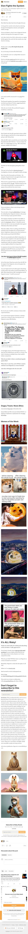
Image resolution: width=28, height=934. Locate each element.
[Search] (25, 871)
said (13, 183)
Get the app (20, 928)
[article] (14, 879)
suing (20, 96)
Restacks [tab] (10, 855)
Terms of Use (20, 913)
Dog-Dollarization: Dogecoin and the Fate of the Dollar (10, 875)
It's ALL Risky (18, 12)
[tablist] (6, 855)
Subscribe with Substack (15, 910)
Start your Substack (10, 928)
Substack (8, 931)
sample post (12, 59)
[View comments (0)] (7, 16)
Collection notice (22, 924)
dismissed (8, 222)
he (11, 183)
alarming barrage (18, 170)
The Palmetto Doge (10, 12)
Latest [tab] (6, 871)
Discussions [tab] (11, 871)
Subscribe (20, 1)
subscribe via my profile (16, 61)
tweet (10, 143)
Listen (25, 13)
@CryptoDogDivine (8, 681)
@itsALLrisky (11, 668)
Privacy (13, 924)
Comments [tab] (4, 855)
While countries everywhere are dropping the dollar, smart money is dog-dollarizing (10, 878)
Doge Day (10, 409)
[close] (24, 889)
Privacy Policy (14, 915)
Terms (16, 924)
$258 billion (17, 212)
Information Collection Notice (16, 914)
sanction (3, 249)
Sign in (25, 1)
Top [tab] (2, 871)
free (8, 59)
